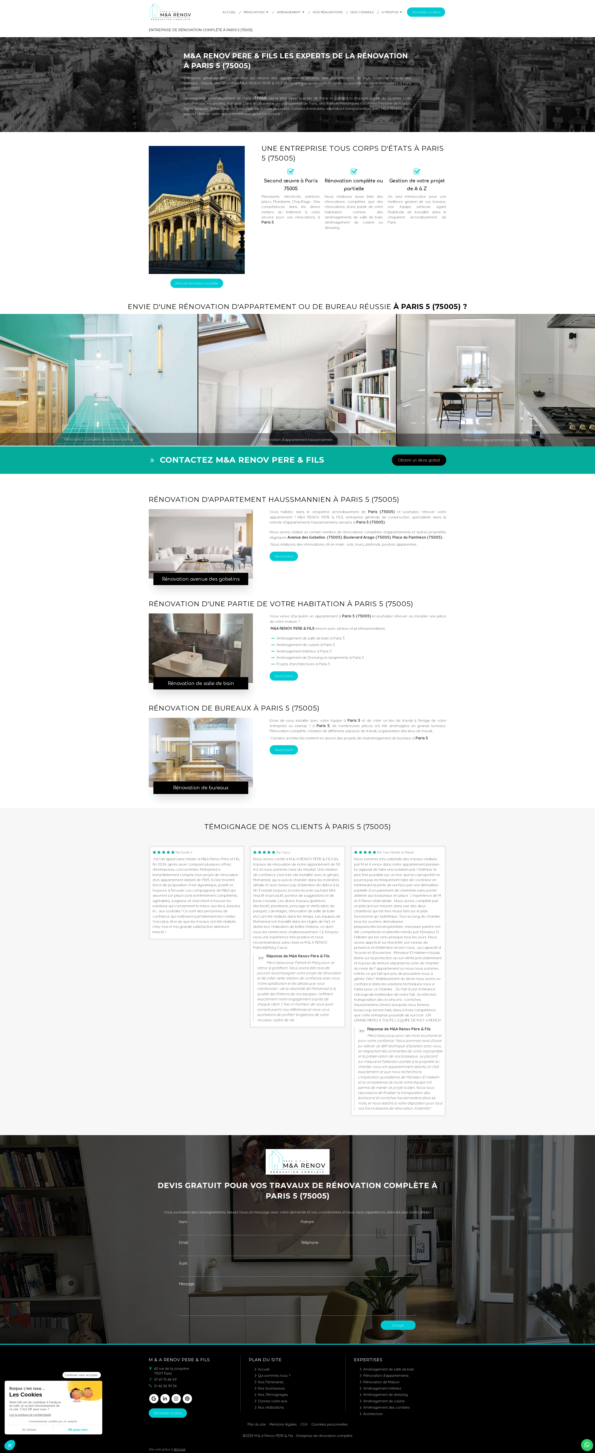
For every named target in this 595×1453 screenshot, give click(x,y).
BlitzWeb (179, 1449)
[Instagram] (176, 1398)
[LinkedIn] (165, 1398)
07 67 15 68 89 (165, 1379)
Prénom (307, 1221)
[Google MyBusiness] (154, 1398)
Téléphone (309, 1242)
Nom (183, 1221)
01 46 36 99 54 (165, 1386)
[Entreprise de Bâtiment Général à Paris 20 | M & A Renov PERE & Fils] (171, 20)
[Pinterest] (187, 1398)
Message (186, 1284)
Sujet (183, 1263)
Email (183, 1242)
